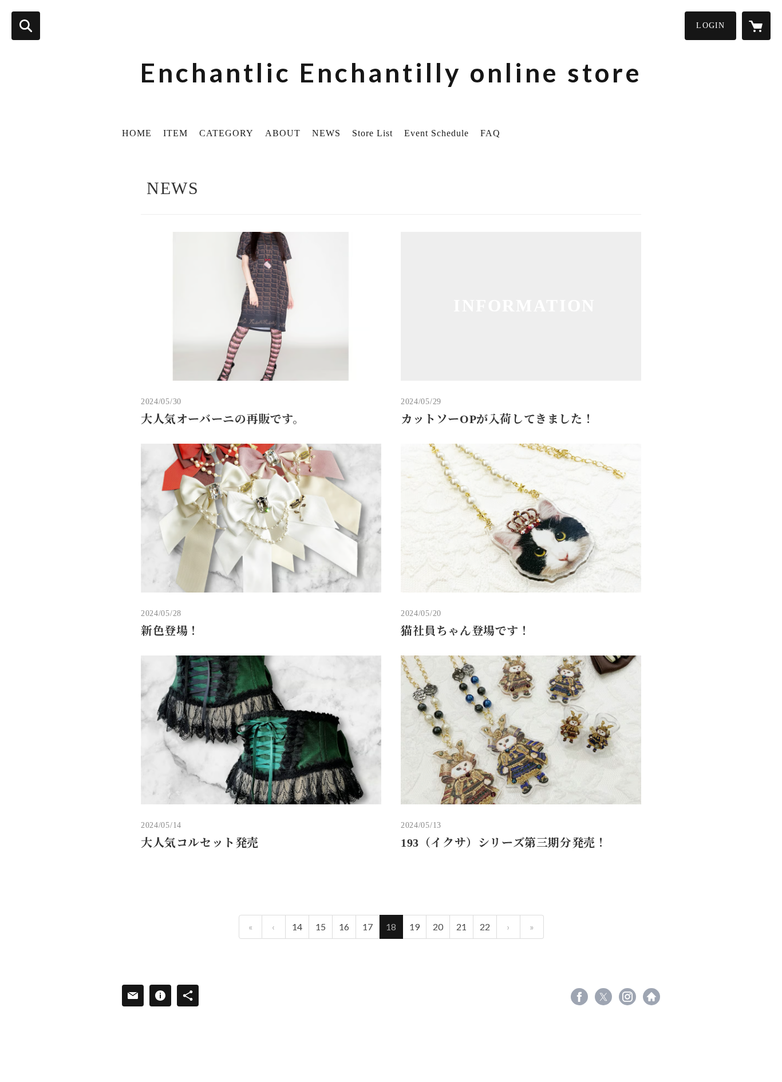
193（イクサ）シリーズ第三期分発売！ (504, 842)
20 (438, 926)
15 (320, 926)
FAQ (490, 133)
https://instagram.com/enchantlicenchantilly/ (627, 996)
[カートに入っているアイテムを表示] (756, 25)
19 (414, 926)
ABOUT (283, 133)
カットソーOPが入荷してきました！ (497, 419)
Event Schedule (436, 133)
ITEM (175, 133)
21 (461, 926)
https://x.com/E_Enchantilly (603, 996)
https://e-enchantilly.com (651, 996)
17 (367, 926)
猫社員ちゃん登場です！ (466, 631)
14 (297, 926)
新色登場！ (170, 631)
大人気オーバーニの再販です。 (222, 419)
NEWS (326, 133)
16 (344, 926)
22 (485, 926)
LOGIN (710, 25)
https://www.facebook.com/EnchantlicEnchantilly (579, 996)
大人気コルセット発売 (200, 842)
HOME (137, 133)
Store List (372, 133)
